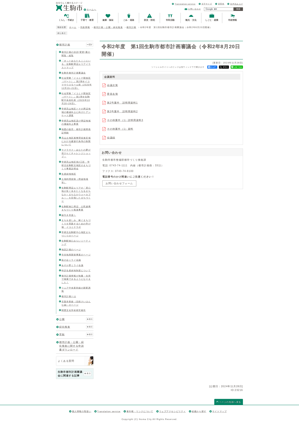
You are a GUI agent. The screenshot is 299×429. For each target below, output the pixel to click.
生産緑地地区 (69, 174)
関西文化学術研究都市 (74, 310)
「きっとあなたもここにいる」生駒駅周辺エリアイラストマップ (76, 64)
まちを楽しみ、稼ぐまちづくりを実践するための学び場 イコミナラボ (76, 223)
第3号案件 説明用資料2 (122, 111)
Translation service (185, 4)
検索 (238, 9)
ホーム (72, 27)
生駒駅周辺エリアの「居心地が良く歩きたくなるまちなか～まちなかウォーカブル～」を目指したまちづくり (76, 194)
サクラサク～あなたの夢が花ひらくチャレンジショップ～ (76, 153)
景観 (62, 334)
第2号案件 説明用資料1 (122, 102)
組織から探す (199, 411)
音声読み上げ (236, 4)
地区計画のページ (71, 249)
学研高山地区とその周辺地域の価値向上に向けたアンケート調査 (76, 112)
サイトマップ (219, 411)
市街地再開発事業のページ (76, 255)
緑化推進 (64, 327)
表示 (91, 319)
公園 (62, 319)
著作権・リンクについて (139, 411)
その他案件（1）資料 (120, 129)
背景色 (221, 4)
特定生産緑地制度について (76, 270)
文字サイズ (207, 4)
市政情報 (85, 27)
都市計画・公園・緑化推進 (108, 27)
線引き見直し (69, 215)
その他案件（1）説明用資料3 (125, 120)
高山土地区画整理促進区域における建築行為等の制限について (76, 141)
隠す (91, 45)
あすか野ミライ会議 (72, 265)
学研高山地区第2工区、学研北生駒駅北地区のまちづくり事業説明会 (76, 165)
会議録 (111, 137)
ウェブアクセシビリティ (172, 411)
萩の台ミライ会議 (71, 260)
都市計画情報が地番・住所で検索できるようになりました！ (76, 279)
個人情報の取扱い (81, 411)
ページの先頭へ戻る (230, 402)
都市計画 (131, 27)
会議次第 (112, 85)
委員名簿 (112, 94)
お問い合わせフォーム (119, 183)
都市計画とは (69, 296)
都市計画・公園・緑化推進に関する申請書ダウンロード (71, 346)
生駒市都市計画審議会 (74, 73)
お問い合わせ (194, 9)
